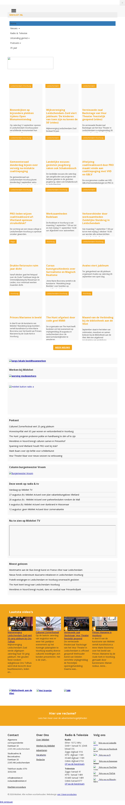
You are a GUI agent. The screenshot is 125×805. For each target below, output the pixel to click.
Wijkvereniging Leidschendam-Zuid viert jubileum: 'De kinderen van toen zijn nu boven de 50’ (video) (62, 116)
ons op (106, 767)
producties (67, 794)
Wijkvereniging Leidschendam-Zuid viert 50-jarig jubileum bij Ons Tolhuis (20, 637)
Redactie (40, 759)
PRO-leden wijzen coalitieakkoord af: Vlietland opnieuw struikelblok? (21, 218)
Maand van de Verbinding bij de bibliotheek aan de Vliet (97, 321)
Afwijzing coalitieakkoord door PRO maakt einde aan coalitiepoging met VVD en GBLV (98, 168)
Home (13, 23)
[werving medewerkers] (22, 375)
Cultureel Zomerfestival (47, 632)
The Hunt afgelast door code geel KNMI (60, 319)
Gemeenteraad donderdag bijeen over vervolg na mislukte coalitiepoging (24, 166)
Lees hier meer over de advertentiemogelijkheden (62, 718)
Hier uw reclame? (62, 713)
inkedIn (107, 743)
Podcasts (14, 43)
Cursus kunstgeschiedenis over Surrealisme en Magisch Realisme (60, 270)
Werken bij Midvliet (45, 745)
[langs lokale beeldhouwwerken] (27, 360)
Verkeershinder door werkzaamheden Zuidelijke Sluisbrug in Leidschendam (96, 218)
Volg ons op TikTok (106, 773)
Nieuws (14, 28)
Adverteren (41, 750)
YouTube (113, 767)
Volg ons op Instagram (108, 761)
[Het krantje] (44, 690)
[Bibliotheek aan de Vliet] (21, 691)
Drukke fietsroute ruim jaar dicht (24, 267)
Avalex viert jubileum (95, 265)
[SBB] (67, 690)
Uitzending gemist (19, 38)
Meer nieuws (62, 347)
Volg (101, 767)
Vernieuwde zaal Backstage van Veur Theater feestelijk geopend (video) (94, 114)
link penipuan (6, 801)
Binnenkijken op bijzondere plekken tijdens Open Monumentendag (22, 114)
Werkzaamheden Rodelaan (56, 215)
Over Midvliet (42, 739)
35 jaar (13, 47)
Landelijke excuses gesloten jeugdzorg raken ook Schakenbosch (61, 165)
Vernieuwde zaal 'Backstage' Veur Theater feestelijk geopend (76, 635)
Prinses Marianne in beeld (25, 317)
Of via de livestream (74, 764)
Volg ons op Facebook (107, 749)
